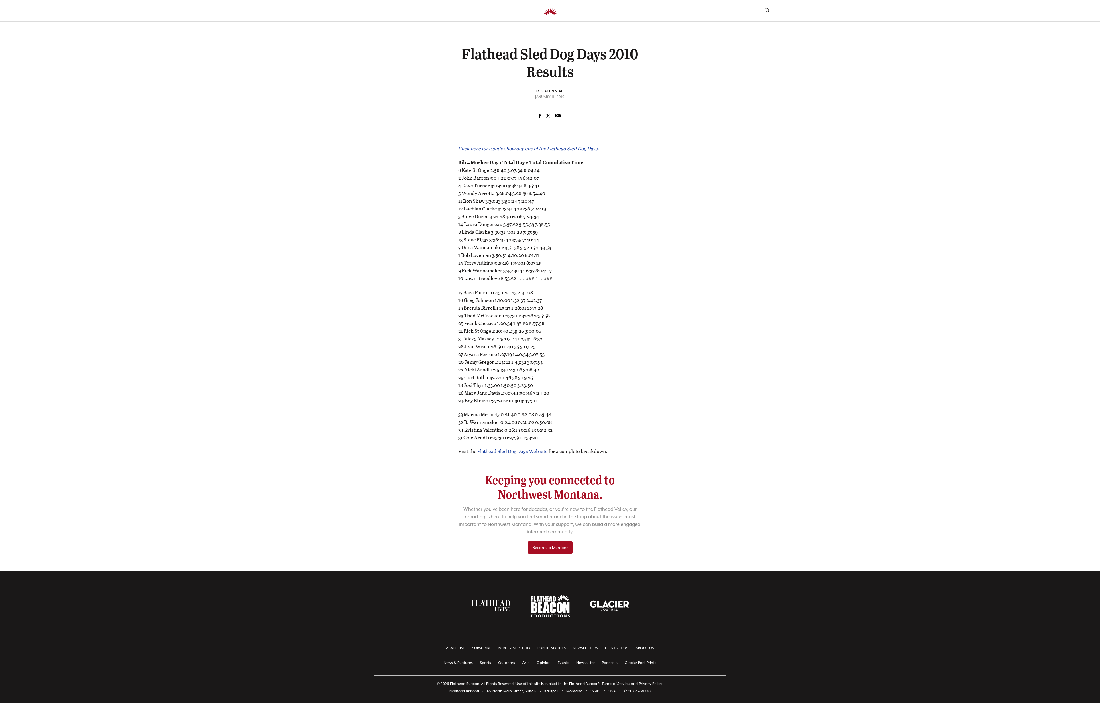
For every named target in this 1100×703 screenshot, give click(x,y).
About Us (644, 648)
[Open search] (767, 10)
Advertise (455, 648)
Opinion (544, 663)
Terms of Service (616, 684)
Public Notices (551, 648)
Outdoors (506, 663)
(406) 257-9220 (637, 691)
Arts (525, 663)
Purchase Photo (514, 648)
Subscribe (481, 648)
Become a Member (550, 547)
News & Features (458, 663)
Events (563, 663)
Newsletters (585, 648)
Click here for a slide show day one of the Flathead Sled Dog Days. (528, 148)
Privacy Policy (650, 684)
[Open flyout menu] (333, 11)
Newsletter (585, 663)
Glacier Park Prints (640, 663)
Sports (485, 663)
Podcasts (610, 663)
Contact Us (616, 648)
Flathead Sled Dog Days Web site (512, 451)
